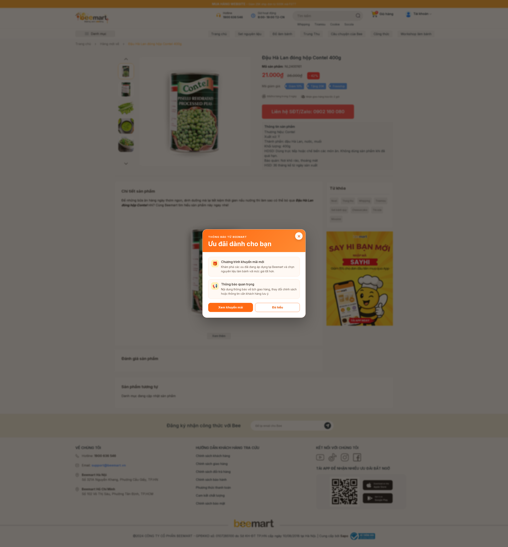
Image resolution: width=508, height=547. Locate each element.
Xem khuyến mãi (230, 307)
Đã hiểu (277, 307)
